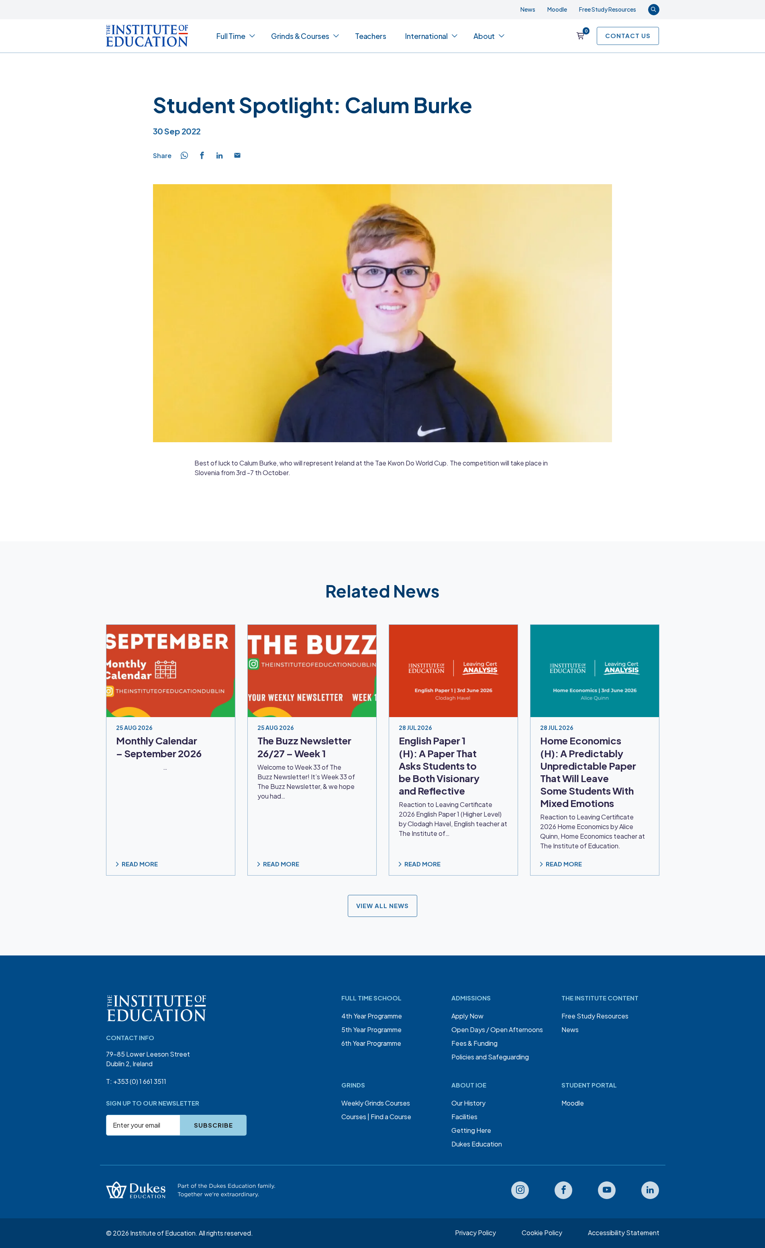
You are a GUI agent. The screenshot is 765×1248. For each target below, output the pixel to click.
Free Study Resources (607, 9)
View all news (382, 906)
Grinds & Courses (300, 36)
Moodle (557, 9)
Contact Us (628, 35)
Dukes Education (476, 1144)
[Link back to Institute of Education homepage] (147, 36)
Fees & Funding (474, 1043)
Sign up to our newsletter (152, 1103)
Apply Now (467, 1016)
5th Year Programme (371, 1029)
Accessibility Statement (623, 1232)
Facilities (464, 1116)
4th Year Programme (371, 1016)
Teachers (370, 36)
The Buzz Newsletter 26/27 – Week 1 (304, 747)
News (527, 9)
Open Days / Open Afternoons (497, 1029)
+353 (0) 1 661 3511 (139, 1081)
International (426, 36)
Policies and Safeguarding (490, 1057)
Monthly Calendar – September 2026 (159, 747)
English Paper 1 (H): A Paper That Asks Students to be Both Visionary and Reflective (439, 766)
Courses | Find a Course (376, 1116)
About (484, 36)
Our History (468, 1103)
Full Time (230, 36)
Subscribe (213, 1125)
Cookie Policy (542, 1232)
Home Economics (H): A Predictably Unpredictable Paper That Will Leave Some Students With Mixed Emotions (588, 772)
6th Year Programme (371, 1043)
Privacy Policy (475, 1232)
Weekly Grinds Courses (375, 1103)
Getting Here (471, 1130)
